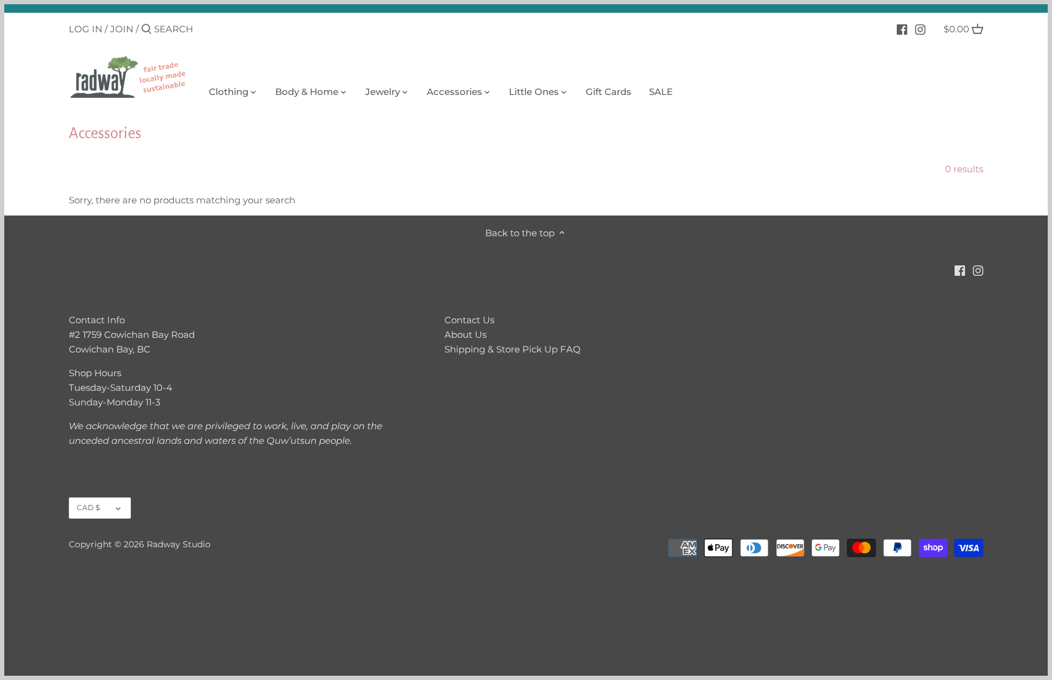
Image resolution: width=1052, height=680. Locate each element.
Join (121, 29)
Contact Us (469, 320)
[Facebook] (902, 28)
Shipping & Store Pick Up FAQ (512, 349)
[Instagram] (920, 28)
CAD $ (88, 507)
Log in (85, 29)
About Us (465, 334)
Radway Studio (179, 544)
